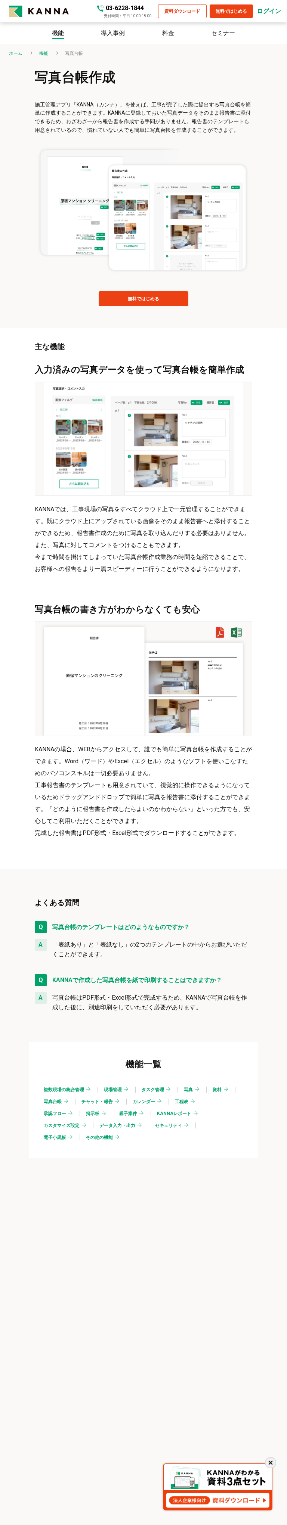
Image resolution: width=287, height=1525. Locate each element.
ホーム (15, 53)
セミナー (223, 33)
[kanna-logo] (53, 11)
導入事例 (113, 33)
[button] (182, 11)
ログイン (269, 11)
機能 (58, 33)
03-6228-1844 (125, 8)
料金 (168, 33)
